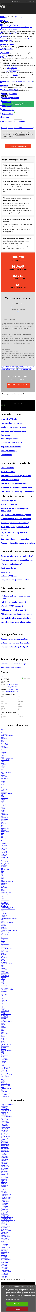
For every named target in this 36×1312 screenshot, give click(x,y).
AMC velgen (4, 1115)
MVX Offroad (4, 951)
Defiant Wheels (5, 828)
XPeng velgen (4, 1276)
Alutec (2, 757)
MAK (2, 919)
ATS (2, 769)
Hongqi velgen (5, 1171)
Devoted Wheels (5, 831)
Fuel (2, 868)
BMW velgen (4, 1125)
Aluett (2, 754)
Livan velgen (4, 1203)
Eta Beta (3, 849)
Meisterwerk (4, 928)
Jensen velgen (4, 1188)
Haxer (2, 878)
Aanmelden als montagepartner (14, 639)
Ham (19, 714)
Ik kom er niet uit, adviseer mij (18, 146)
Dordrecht (3, 696)
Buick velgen (4, 1130)
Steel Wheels (4, 1033)
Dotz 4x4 (3, 839)
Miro (2, 936)
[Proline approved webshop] (8, 368)
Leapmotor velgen (5, 1198)
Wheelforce (4, 1079)
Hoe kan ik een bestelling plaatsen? (16, 475)
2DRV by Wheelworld (7, 735)
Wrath (2, 1087)
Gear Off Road (5, 869)
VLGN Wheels (5, 1073)
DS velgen (3, 1153)
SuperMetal (4, 1038)
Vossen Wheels (5, 1076)
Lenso (2, 910)
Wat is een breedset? (9, 504)
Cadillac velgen (5, 1133)
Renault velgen (5, 1246)
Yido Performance (5, 1093)
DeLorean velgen (5, 1148)
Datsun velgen (4, 1147)
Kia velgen (3, 1191)
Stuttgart (3, 1036)
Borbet (2, 796)
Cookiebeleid (6, 455)
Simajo (2, 1020)
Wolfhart (3, 1081)
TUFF (2, 1053)
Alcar (2, 750)
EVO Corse (4, 851)
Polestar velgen (5, 1239)
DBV (2, 827)
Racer (2, 980)
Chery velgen (4, 1134)
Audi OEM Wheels (6, 772)
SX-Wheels (4, 1039)
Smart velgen (4, 1258)
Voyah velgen (4, 1274)
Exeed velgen (4, 1156)
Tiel (19, 708)
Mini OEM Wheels (6, 935)
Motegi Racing (5, 944)
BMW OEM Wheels (6, 793)
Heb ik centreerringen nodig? (13, 602)
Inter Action (4, 887)
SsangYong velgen (6, 1259)
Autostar (3, 775)
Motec (2, 942)
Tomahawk (4, 1047)
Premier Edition (5, 973)
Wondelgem (20, 716)
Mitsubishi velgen (5, 1226)
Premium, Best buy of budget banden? (17, 560)
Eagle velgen (4, 1154)
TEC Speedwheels (6, 1044)
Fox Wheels (4, 865)
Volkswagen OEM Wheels (8, 1074)
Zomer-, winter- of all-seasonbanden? (17, 556)
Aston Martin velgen (6, 1116)
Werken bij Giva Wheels (11, 443)
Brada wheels (4, 798)
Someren (3, 708)
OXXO (3, 960)
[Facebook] (1, 57)
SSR (2, 1029)
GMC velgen (4, 1168)
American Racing (5, 760)
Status (2, 1032)
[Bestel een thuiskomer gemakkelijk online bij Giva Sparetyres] (4, 407)
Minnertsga (20, 701)
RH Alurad (4, 991)
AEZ (2, 749)
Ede (19, 696)
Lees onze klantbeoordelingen (13, 431)
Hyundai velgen (5, 1174)
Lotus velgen (4, 1204)
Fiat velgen (4, 1160)
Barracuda (3, 785)
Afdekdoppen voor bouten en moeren (16, 614)
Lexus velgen (4, 1200)
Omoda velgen (4, 1232)
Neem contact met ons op (11, 423)
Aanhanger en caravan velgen (8, 1104)
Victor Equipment (5, 1067)
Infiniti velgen (4, 1177)
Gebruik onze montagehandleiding (15, 643)
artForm (3, 766)
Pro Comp (3, 974)
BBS (2, 787)
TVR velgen (4, 1268)
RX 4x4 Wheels (5, 1011)
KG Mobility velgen (6, 1189)
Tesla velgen (4, 1265)
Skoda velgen (4, 1256)
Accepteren (18, 1303)
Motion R (3, 945)
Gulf (2, 875)
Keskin (2, 898)
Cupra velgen (4, 1141)
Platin (2, 966)
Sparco (2, 1023)
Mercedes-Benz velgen (7, 1218)
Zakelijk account (8, 472)
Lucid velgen (4, 1206)
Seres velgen (4, 1255)
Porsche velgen (5, 1242)
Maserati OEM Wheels (7, 922)
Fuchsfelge (3, 866)
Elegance (3, 843)
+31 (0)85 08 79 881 (30, 1)
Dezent (2, 833)
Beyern (3, 790)
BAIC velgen (4, 1121)
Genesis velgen (5, 1166)
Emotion (3, 846)
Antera (2, 761)
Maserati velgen (5, 1211)
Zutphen (20, 710)
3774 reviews (21, 309)
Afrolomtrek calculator (11, 668)
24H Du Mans (4, 734)
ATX (2, 770)
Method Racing (5, 931)
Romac (2, 1003)
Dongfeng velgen (5, 1151)
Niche (2, 953)
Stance (2, 1030)
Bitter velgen (4, 1124)
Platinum (3, 968)
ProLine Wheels (5, 976)
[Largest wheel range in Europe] (9, 366)
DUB (2, 842)
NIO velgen (4, 1227)
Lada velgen (4, 1192)
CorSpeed (3, 820)
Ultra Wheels (4, 1055)
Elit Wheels (4, 845)
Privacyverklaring (8, 451)
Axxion (3, 781)
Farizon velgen (5, 1157)
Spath (2, 1026)
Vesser (2, 1065)
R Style (3, 979)
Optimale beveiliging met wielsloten (16, 618)
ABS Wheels (4, 744)
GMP (2, 871)
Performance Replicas (6, 963)
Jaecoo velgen (4, 1183)
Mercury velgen (5, 1221)
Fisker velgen (4, 1162)
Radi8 (2, 982)
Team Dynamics (5, 1043)
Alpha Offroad (4, 752)
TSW (2, 1052)
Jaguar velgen (4, 1185)
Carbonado (4, 808)
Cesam (2, 811)
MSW (2, 950)
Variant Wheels (5, 1059)
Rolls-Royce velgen (6, 1247)
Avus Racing (4, 778)
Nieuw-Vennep (4, 703)
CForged (3, 813)
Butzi (2, 802)
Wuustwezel (3, 717)
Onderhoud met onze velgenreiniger (16, 622)
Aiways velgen (5, 1109)
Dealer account (7, 468)
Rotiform (3, 1008)
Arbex (2, 763)
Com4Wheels (4, 817)
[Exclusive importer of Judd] (23, 369)
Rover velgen (4, 1249)
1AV (2, 731)
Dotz (2, 837)
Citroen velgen (4, 1139)
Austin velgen (4, 1119)
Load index (5, 572)
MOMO (3, 939)
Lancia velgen (4, 1195)
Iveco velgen (4, 1180)
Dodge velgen (4, 1150)
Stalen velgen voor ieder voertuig (15, 522)
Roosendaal (20, 706)
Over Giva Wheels (9, 419)
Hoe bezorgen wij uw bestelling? (14, 483)
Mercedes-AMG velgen (7, 1217)
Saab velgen (4, 1250)
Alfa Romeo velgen (6, 1110)
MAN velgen (4, 1209)
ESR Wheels (4, 848)
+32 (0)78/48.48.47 (17, 1)
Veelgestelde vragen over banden (15, 580)
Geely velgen (4, 1165)
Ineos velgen (4, 1176)
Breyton (3, 799)
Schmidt (3, 1012)
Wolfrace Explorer (5, 1084)
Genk (2, 714)
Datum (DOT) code (9, 576)
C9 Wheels (4, 804)
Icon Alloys (4, 883)
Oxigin (2, 959)
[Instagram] (2, 57)
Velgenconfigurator (9, 500)
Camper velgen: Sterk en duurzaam (16, 518)
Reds (2, 986)
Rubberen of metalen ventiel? (13, 610)
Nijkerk (19, 703)
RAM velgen (4, 1244)
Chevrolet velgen (5, 1136)
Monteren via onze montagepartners (16, 487)
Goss (2, 872)
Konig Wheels (4, 903)
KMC (2, 901)
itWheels (3, 890)
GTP (2, 874)
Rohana (3, 1001)
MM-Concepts (4, 938)
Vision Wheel (4, 1070)
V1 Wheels (4, 1058)
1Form (2, 732)
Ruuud (2, 1009)
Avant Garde (4, 776)
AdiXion (3, 746)
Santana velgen (5, 1252)
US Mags (3, 1056)
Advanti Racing (5, 747)
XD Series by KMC (6, 1088)
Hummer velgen (5, 1172)
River (2, 997)
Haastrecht (3, 701)
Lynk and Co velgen (6, 1207)
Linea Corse (4, 913)
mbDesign (3, 927)
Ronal (2, 1005)
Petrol (2, 965)
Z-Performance (5, 1096)
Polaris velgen (4, 1238)
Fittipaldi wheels (5, 857)
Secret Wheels (4, 1015)
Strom (2, 1035)
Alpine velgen (4, 1113)
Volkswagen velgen (6, 1271)
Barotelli (3, 784)
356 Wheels (4, 738)
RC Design (4, 985)
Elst (1, 698)
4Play (2, 741)
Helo (2, 880)
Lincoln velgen (5, 1201)
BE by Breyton (5, 789)
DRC (2, 840)
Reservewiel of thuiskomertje (13, 664)
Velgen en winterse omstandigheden (16, 515)
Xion (2, 1090)
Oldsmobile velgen (6, 1230)
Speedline (3, 1027)
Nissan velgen (4, 1229)
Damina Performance (6, 823)
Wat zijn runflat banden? (11, 564)
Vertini (2, 1064)
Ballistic (3, 782)
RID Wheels (4, 994)
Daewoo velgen (5, 1144)
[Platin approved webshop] (8, 369)
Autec (2, 773)
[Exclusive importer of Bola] (26, 366)
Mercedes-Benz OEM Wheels (9, 930)
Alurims (3, 755)
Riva (2, 995)
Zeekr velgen (4, 1277)
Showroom (5, 435)
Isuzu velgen (4, 1179)
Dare (2, 825)
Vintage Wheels (5, 1068)
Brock (2, 801)
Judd (2, 895)
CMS (2, 816)
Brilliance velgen (5, 1127)
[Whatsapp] (3, 57)
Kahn (2, 897)
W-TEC (3, 1078)
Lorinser (3, 916)
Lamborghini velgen (6, 1194)
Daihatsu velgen (5, 1145)
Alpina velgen (4, 1112)
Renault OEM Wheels (6, 988)
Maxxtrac (3, 925)
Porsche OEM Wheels (6, 970)
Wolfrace (3, 1082)
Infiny (2, 886)
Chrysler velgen (5, 1138)
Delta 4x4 (3, 830)
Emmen (19, 698)
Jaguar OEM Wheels (6, 892)
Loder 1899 (4, 915)
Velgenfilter (21, 134)
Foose (2, 860)
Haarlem (20, 699)
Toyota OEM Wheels (6, 1050)
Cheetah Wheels (5, 814)
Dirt (2, 836)
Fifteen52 (3, 855)
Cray (2, 822)
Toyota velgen (4, 1267)
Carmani (3, 810)
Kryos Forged (4, 906)
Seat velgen (4, 1253)
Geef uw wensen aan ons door (13, 427)
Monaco (3, 941)
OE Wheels (4, 954)
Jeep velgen (4, 1186)
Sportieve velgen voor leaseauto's (15, 539)
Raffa (2, 983)
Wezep (2, 710)
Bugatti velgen (4, 1128)
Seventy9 (3, 1018)
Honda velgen (4, 1169)
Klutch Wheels (5, 900)
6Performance (4, 743)
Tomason (3, 1049)
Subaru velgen (4, 1262)
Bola (2, 795)
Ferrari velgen (4, 1159)
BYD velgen (4, 1131)
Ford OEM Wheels (6, 862)
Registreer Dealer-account (18, 384)
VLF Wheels (4, 1071)
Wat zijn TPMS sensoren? (12, 606)
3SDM (2, 740)
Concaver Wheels (5, 819)
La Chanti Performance (7, 907)
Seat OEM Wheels (6, 1014)
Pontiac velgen (4, 1241)
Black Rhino (4, 792)
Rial (2, 992)
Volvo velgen (4, 1273)
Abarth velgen (4, 1106)
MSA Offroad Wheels (6, 948)
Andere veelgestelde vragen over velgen (18, 543)
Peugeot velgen (5, 1235)
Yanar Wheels (4, 1091)
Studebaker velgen (5, 1261)
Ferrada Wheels (5, 852)
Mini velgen (4, 1224)
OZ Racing (4, 962)
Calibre (3, 807)
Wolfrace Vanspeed (6, 1085)
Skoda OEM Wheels (6, 1021)
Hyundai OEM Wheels (7, 881)
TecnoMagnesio (5, 1046)
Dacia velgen (4, 1142)
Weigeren (18, 1309)
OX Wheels (4, 957)
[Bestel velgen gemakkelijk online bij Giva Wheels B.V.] (2, 407)
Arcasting (3, 764)
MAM (2, 921)
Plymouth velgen (5, 1236)
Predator (3, 971)
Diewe (2, 834)
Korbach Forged (5, 904)
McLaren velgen (5, 1215)
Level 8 (3, 912)
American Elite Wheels (7, 758)
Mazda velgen (4, 1214)
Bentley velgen (5, 1122)
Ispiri (2, 889)
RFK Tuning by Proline (7, 989)
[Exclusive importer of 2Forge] (24, 368)
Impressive (3, 884)
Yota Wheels (4, 1094)
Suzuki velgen (4, 1264)
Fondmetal (3, 858)
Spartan (3, 1024)
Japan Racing (4, 893)
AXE (2, 779)
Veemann (3, 1061)
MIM (2, 933)
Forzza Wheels (5, 863)
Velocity (3, 1062)
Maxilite (3, 924)
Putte (2, 704)
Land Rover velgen (6, 1197)
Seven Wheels (4, 1017)
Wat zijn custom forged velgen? (14, 647)
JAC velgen (4, 1182)
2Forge (2, 737)
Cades (2, 805)
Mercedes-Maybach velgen (8, 1220)
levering (15, 75)
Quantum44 (4, 977)
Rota (2, 1006)
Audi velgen (4, 1118)
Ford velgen (4, 1163)
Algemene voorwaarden (11, 447)
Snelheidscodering (8, 568)
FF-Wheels (4, 854)
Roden (2, 706)
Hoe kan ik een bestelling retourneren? (17, 491)
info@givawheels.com (10, 71)
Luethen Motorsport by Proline (9, 918)
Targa (2, 1041)
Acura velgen (4, 1107)
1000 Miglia (4, 729)
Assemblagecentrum (9, 439)
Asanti (2, 767)
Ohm (2, 956)
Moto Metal (4, 947)
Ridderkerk (20, 704)
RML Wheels (4, 1000)
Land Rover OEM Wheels (8, 909)
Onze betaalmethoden (10, 479)
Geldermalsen (4, 699)
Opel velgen (4, 1233)
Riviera (3, 998)
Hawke (3, 877)
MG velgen (4, 1223)
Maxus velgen (4, 1212)
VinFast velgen (5, 1270)
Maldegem (3, 716)
